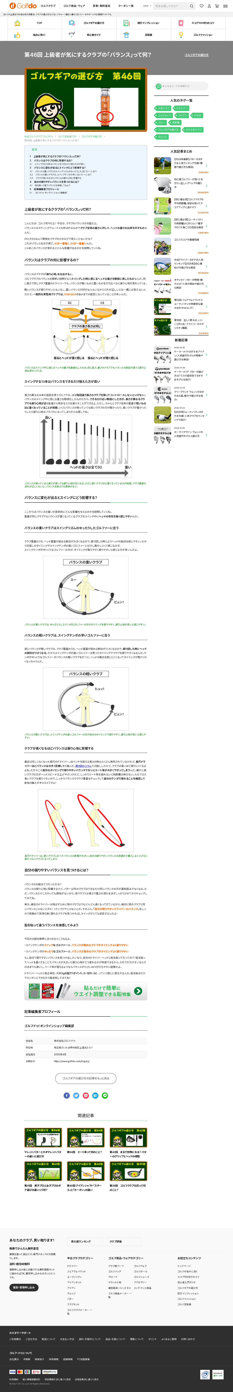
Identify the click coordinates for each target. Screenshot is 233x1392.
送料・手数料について (90, 1339)
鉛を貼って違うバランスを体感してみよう (50, 185)
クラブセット (73, 1304)
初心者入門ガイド (187, 1282)
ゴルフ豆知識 (184, 1304)
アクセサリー (140, 1282)
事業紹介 (39, 1359)
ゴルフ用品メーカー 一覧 (120, 1295)
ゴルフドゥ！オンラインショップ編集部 (48, 192)
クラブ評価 (116, 1241)
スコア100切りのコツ (203, 22)
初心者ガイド (94, 34)
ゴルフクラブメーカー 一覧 (79, 1312)
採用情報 (54, 1359)
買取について (137, 1339)
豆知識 (148, 34)
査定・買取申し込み (24, 1287)
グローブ (112, 1277)
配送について (49, 1339)
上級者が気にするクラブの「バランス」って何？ (55, 156)
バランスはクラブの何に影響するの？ (51, 160)
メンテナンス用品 (142, 1288)
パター (161, 122)
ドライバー (182, 108)
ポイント (152, 1339)
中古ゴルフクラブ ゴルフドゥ (38, 136)
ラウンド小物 (114, 1282)
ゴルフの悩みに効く (188, 1271)
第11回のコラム (83, 766)
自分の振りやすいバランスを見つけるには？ (54, 181)
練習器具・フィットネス (119, 1288)
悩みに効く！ (39, 34)
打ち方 (197, 115)
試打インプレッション (148, 22)
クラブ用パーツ (116, 1266)
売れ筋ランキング (81, 1241)
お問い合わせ (188, 1339)
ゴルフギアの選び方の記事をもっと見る (85, 1078)
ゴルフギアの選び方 (93, 22)
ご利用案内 (15, 1339)
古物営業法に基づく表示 (87, 1379)
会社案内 (14, 1359)
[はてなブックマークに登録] (95, 1095)
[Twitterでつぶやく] (76, 1095)
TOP (39, 22)
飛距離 (175, 122)
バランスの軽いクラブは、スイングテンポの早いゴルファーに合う (60, 174)
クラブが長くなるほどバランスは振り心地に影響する (55, 178)
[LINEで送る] (105, 1095)
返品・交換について (115, 1339)
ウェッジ (162, 137)
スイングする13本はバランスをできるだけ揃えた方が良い (57, 164)
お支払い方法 (67, 1339)
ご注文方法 (31, 1339)
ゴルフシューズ (141, 1277)
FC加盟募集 (83, 1359)
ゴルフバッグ (114, 1271)
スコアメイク (164, 115)
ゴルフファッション (203, 34)
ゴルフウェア (140, 1266)
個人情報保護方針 (31, 1379)
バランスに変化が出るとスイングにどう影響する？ (58, 167)
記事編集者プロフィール (44, 189)
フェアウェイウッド (76, 1271)
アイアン (182, 115)
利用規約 (13, 1379)
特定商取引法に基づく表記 (58, 1379)
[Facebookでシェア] (67, 1095)
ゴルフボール (140, 1271)
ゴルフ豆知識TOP (67, 136)
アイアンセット (74, 1282)
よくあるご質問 (169, 1339)
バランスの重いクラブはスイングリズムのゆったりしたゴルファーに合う (63, 171)
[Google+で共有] (86, 1095)
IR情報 (27, 1359)
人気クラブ (163, 108)
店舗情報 (68, 1359)
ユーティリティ (74, 1277)
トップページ (184, 1266)
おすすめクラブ (193, 129)
